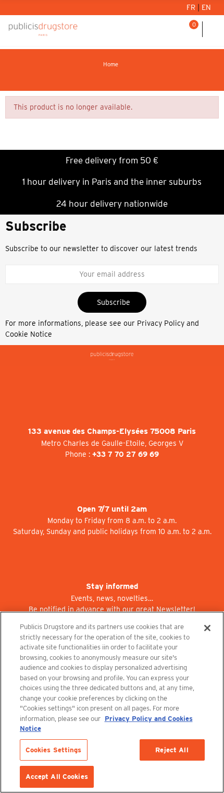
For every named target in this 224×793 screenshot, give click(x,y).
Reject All (171, 750)
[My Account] (163, 29)
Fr (191, 7)
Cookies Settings (54, 750)
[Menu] (213, 29)
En (206, 7)
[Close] (207, 628)
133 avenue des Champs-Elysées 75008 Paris (112, 431)
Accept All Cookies (57, 776)
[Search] (176, 29)
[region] (112, 702)
